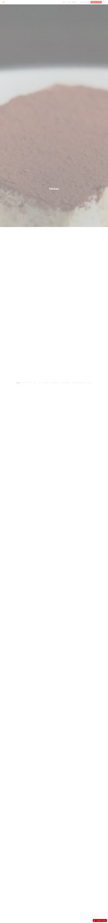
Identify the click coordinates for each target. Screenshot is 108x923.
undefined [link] (54, 468)
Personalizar (63, 465)
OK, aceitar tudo (46, 465)
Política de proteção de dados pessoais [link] (54, 467)
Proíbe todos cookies (55, 465)
